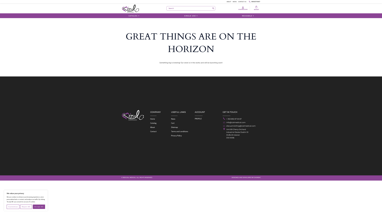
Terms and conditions (179, 131)
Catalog (153, 123)
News (235, 1)
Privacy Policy (176, 136)
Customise (13, 207)
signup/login (243, 9)
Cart (172, 123)
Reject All (26, 207)
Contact (153, 131)
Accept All (39, 207)
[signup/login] (243, 7)
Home (152, 119)
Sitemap (174, 127)
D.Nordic (257, 177)
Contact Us (242, 1)
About (229, 1)
